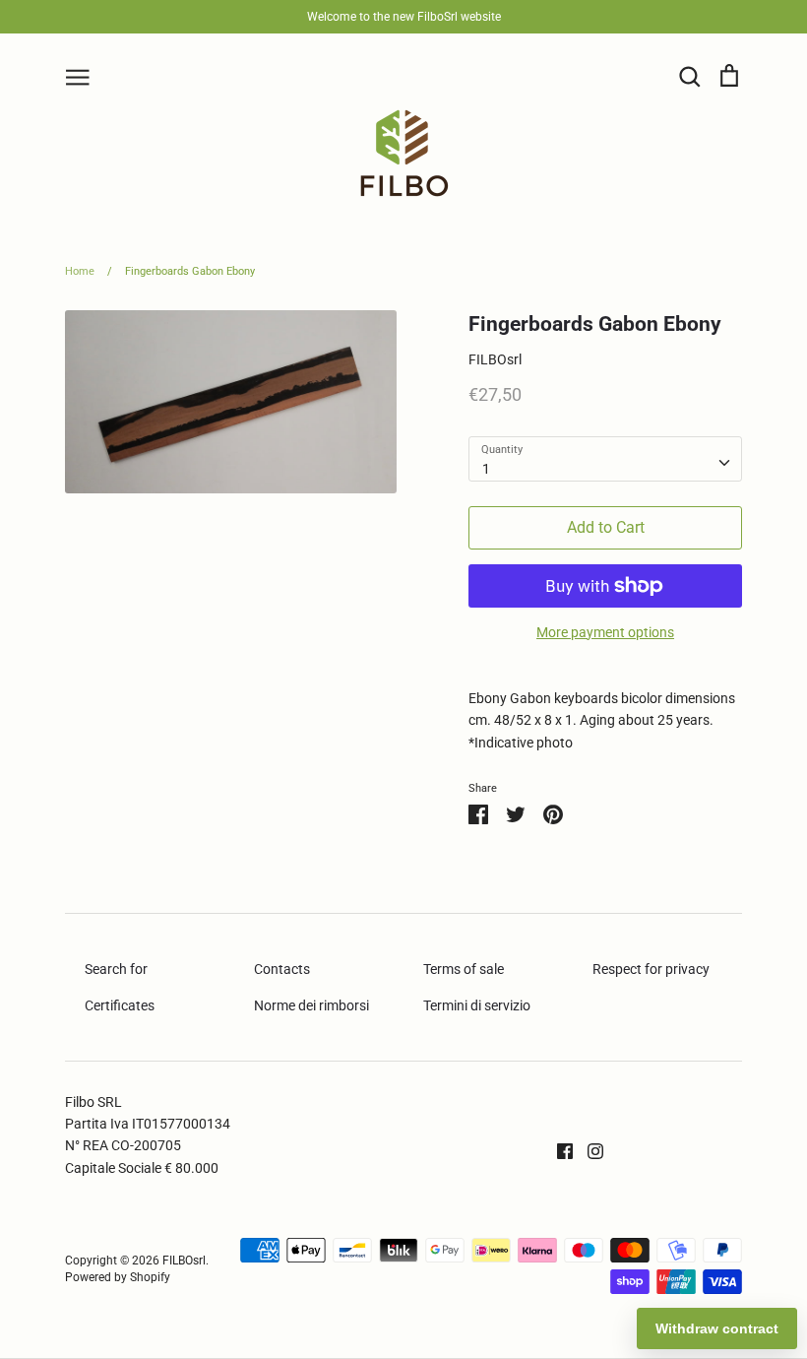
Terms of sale (463, 969)
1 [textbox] (486, 469)
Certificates (120, 1005)
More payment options (605, 632)
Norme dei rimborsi (311, 1005)
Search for (116, 969)
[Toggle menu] (78, 76)
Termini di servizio (476, 1005)
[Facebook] (557, 1149)
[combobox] (605, 459)
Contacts (282, 969)
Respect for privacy (651, 969)
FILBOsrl (495, 359)
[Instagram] (588, 1149)
